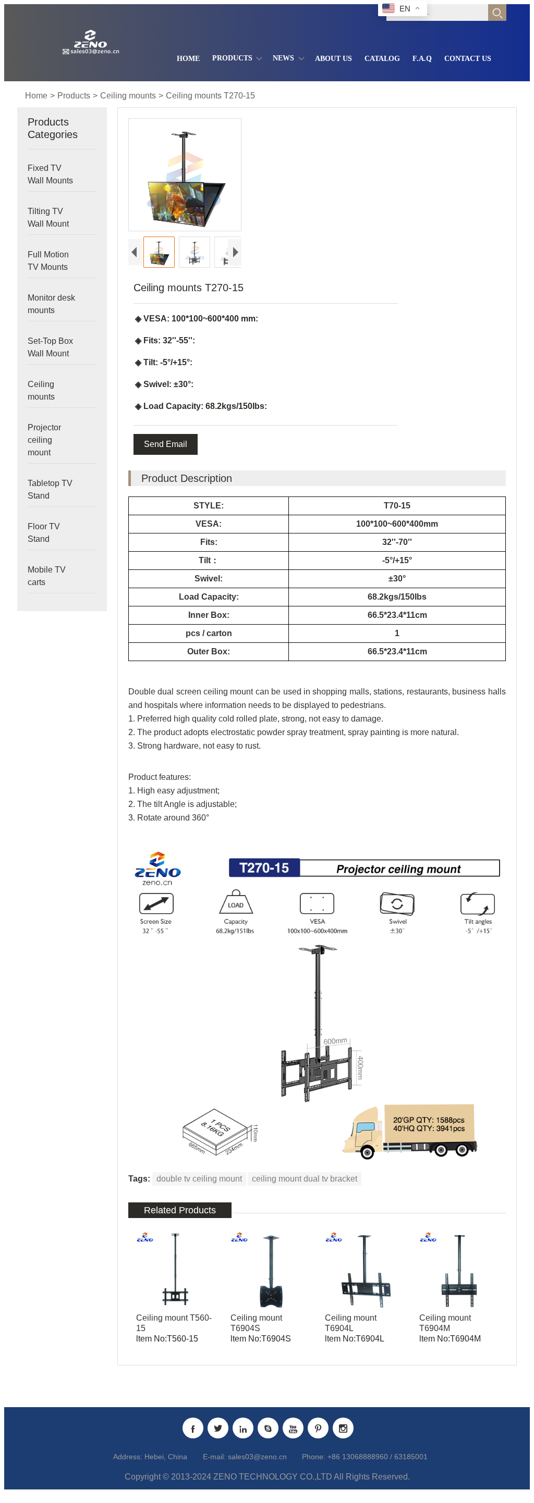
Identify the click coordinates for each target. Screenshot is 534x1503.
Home (36, 95)
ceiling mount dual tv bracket (304, 1178)
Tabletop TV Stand (50, 489)
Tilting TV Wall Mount (48, 217)
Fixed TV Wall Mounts (50, 174)
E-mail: (214, 1456)
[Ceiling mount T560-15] (175, 1271)
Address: (127, 1456)
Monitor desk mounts (51, 304)
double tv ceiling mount (199, 1178)
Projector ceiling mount (44, 440)
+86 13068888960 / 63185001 (377, 1456)
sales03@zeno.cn (257, 1456)
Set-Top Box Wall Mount (50, 347)
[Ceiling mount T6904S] (269, 1271)
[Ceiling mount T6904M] (458, 1271)
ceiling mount (228, 691)
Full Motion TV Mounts (48, 260)
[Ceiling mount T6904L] (364, 1271)
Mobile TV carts (47, 576)
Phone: (313, 1456)
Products (73, 95)
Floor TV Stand (44, 532)
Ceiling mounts (128, 95)
